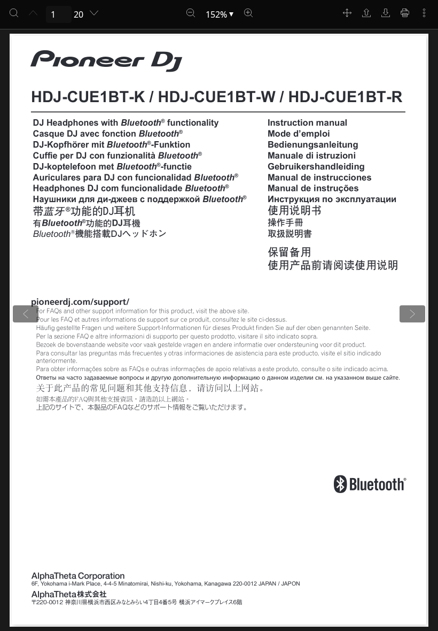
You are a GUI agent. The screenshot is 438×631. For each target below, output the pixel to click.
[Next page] (94, 12)
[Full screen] (347, 12)
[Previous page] (33, 12)
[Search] (13, 12)
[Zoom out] (190, 12)
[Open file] (366, 12)
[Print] (404, 12)
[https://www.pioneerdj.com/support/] (80, 302)
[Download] (385, 12)
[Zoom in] (248, 12)
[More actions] (424, 12)
